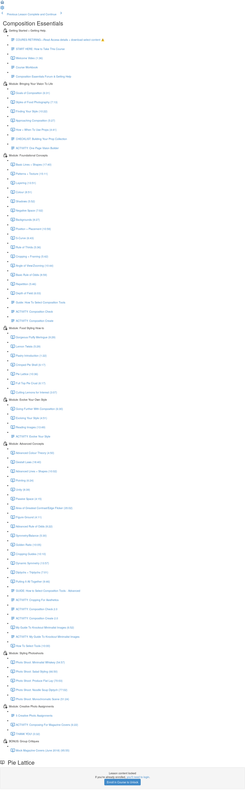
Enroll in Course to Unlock (122, 782)
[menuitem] (2, 9)
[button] (2, 3)
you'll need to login (138, 777)
